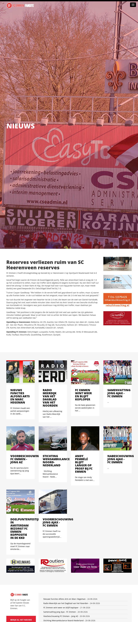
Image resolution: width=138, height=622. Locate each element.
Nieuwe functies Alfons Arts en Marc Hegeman (64, 599)
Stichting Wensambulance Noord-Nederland (63, 620)
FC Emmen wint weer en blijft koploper (60, 607)
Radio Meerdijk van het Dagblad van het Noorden (65, 603)
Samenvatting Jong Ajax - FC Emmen (59, 612)
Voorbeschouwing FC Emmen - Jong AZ (60, 616)
